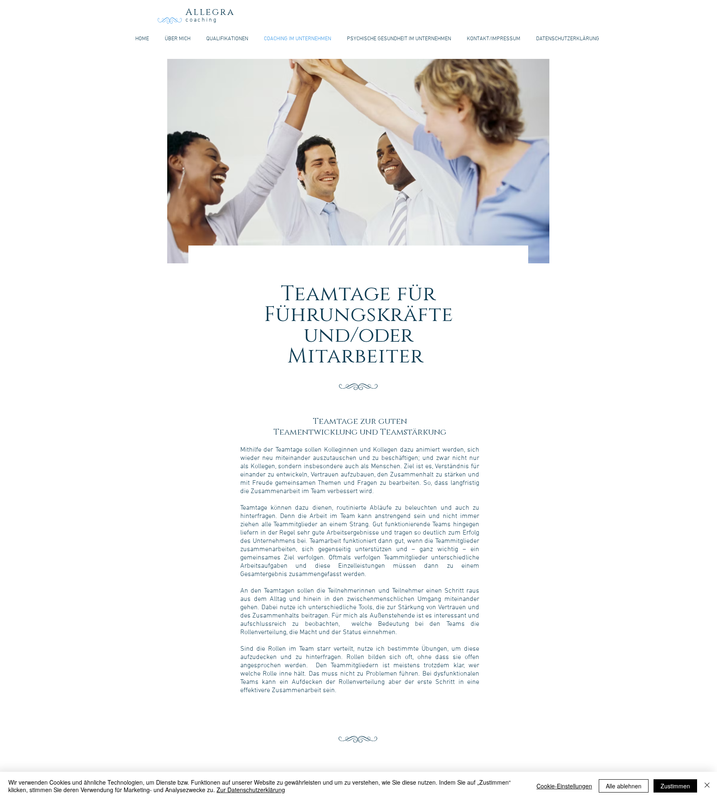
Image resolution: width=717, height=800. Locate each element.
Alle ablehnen (623, 786)
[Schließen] (707, 785)
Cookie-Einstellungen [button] (564, 786)
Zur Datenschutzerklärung (251, 789)
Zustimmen (675, 786)
